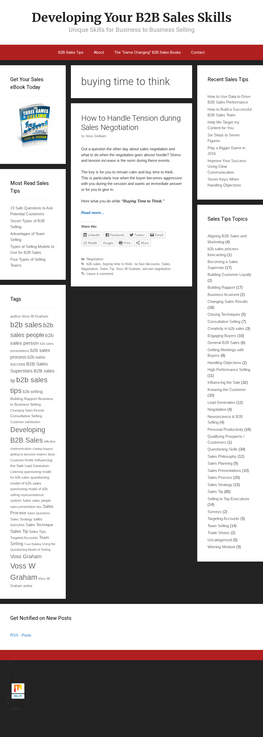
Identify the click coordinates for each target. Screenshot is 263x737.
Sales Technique (39, 525)
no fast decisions (147, 264)
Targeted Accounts (24, 538)
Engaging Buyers (222, 335)
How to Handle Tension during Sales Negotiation (131, 123)
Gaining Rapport (43, 448)
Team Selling (218, 526)
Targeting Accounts (223, 518)
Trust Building (32, 544)
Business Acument (223, 294)
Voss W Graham (128, 269)
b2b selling (33, 391)
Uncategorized (220, 540)
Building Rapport (23, 399)
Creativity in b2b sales (226, 328)
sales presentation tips (26, 506)
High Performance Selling (229, 369)
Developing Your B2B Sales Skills (132, 17)
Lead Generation (37, 466)
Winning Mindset (221, 547)
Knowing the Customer (227, 389)
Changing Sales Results (27, 410)
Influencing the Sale (224, 382)
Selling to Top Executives (228, 499)
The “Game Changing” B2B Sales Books (147, 52)
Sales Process (220, 477)
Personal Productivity (225, 429)
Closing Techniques (224, 314)
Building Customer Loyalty (229, 274)
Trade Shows (219, 532)
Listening (16, 471)
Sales (27, 500)
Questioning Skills (223, 449)
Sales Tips (37, 531)
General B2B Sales (224, 342)
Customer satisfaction (25, 422)
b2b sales (94, 264)
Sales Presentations (224, 470)
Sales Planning (220, 463)
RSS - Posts (20, 635)
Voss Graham (26, 556)
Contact (198, 52)
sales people (41, 500)
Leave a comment (100, 274)
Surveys (215, 511)
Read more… (93, 212)
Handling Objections (224, 362)
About (99, 52)
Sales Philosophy (222, 456)
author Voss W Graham (29, 316)
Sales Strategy (21, 519)
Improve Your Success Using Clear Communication (227, 166)
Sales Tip (107, 269)
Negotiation (95, 259)
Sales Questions (38, 513)
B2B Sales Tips (70, 52)
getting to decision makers (28, 454)
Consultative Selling (26, 416)
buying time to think (117, 264)
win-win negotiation (157, 269)
